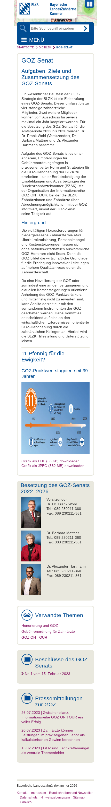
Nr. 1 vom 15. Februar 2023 (47, 674)
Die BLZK (45, 47)
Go (85, 28)
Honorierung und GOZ (39, 625)
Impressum (38, 793)
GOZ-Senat (64, 47)
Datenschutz (28, 797)
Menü (36, 40)
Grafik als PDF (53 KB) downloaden (50, 461)
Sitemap (79, 797)
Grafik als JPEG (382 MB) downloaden (52, 466)
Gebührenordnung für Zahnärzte (48, 631)
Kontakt (22, 793)
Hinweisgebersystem (55, 797)
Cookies (25, 802)
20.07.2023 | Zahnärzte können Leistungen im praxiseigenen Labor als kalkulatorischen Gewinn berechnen (53, 735)
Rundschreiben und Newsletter (71, 793)
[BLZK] (46, 14)
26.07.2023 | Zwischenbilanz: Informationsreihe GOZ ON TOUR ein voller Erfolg (52, 717)
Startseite (25, 47)
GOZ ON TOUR (34, 637)
